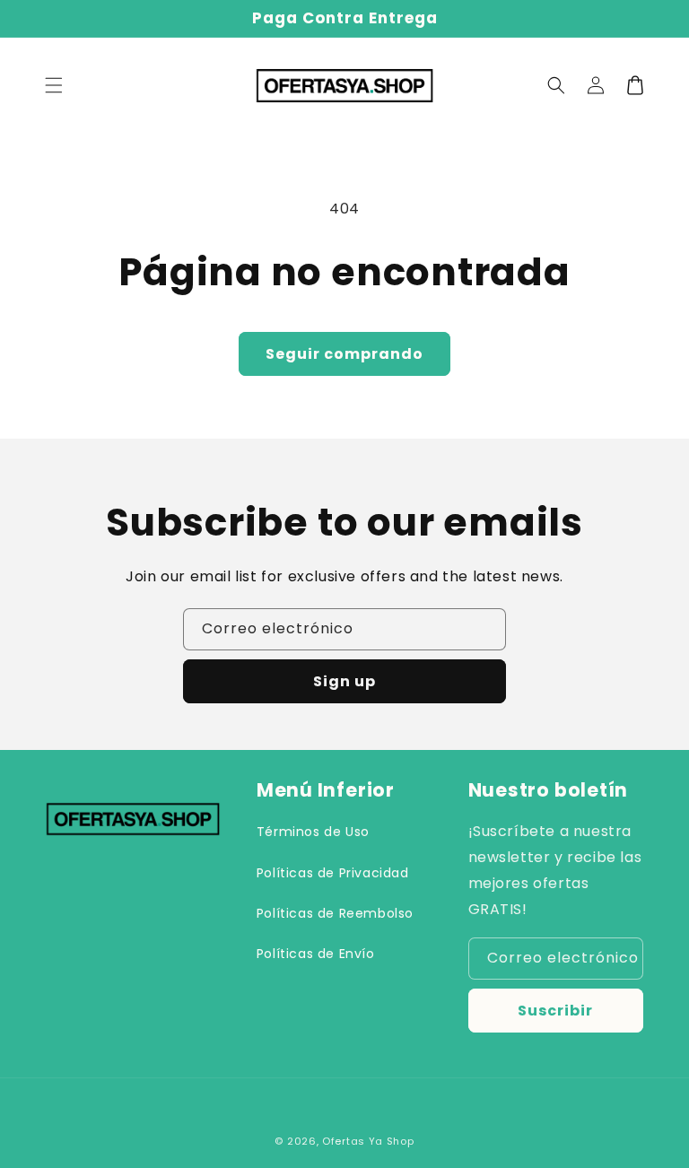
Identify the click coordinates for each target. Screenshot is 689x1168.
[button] (54, 85)
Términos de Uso (313, 832)
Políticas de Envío (316, 954)
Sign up (344, 681)
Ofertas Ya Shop (368, 1141)
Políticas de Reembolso (335, 913)
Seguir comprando (344, 354)
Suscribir (555, 1010)
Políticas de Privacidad (333, 873)
